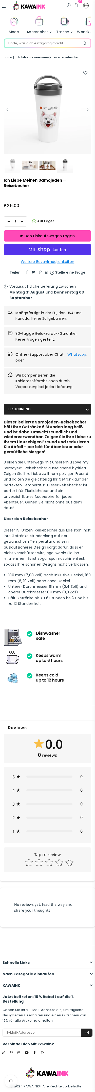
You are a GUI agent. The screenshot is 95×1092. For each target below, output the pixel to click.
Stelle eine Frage (69, 272)
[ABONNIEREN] (86, 1033)
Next (87, 110)
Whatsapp (76, 354)
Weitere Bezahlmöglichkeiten (47, 261)
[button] (86, 5)
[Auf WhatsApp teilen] (47, 272)
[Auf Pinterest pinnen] (40, 272)
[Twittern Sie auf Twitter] (33, 272)
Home (8, 57)
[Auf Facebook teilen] (27, 272)
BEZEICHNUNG (19, 409)
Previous (7, 110)
